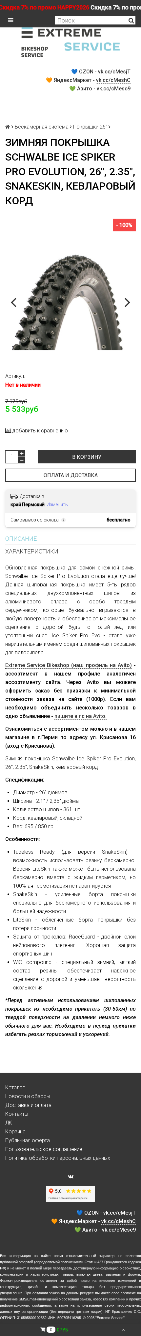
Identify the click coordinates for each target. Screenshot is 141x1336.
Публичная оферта (27, 1140)
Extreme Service (110, 1318)
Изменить (57, 504)
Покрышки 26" (90, 127)
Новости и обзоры (27, 1096)
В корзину (86, 457)
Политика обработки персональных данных (57, 1158)
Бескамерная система (42, 127)
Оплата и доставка (71, 475)
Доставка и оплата (28, 1105)
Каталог (15, 1087)
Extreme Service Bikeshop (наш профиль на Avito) (68, 665)
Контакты (16, 1114)
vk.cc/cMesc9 (114, 88)
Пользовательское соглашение (43, 1149)
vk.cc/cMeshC (113, 80)
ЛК (8, 1123)
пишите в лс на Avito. (80, 716)
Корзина (15, 1131)
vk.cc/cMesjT (114, 72)
